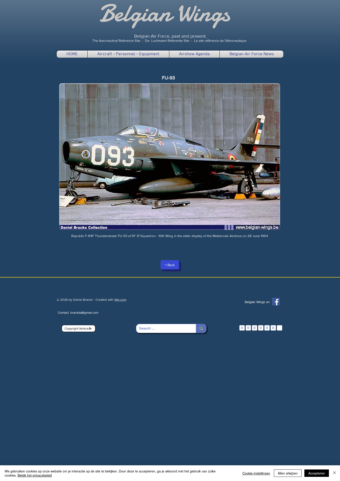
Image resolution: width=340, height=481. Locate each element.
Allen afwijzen (288, 473)
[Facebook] (276, 301)
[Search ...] (201, 328)
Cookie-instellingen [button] (256, 473)
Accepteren (316, 473)
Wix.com (120, 299)
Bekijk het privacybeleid (35, 475)
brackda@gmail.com (84, 312)
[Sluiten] (334, 473)
